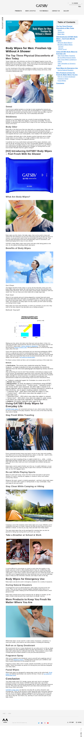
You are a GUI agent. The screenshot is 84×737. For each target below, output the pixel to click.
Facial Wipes (62, 80)
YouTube (48, 723)
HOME (4, 713)
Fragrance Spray (63, 78)
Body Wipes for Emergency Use (67, 68)
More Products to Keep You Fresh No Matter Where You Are (67, 73)
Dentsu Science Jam (20, 347)
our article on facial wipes (27, 357)
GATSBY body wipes (12, 409)
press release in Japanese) (30, 346)
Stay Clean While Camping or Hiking (67, 60)
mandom (5, 721)
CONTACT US (56, 11)
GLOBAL (80, 722)
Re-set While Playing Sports (67, 57)
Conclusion (60, 83)
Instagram (45, 723)
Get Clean (60, 46)
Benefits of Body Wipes (65, 44)
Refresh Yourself (62, 49)
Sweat (60, 30)
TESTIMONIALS (44, 11)
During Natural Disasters (65, 70)
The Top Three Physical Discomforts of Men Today (65, 27)
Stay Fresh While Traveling (66, 55)
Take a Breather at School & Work (66, 64)
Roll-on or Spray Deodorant (66, 76)
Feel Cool (60, 47)
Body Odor (61, 34)
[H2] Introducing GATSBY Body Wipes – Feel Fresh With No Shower (67, 38)
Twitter (38, 723)
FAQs (79, 6)
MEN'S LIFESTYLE (31, 11)
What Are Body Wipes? (65, 42)
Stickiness (61, 32)
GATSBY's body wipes (12, 690)
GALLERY (66, 11)
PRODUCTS (18, 11)
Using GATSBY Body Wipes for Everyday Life (66, 52)
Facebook (41, 723)
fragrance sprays (19, 659)
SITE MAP (71, 722)
